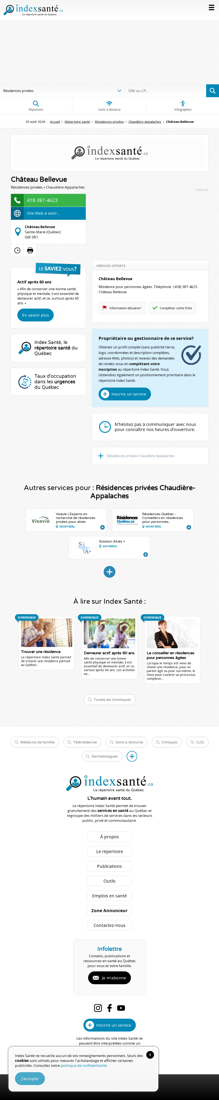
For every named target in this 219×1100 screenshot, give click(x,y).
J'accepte (29, 1078)
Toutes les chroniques (112, 699)
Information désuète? (125, 308)
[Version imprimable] (30, 250)
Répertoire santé (77, 121)
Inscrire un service (128, 394)
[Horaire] (17, 250)
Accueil (55, 121)
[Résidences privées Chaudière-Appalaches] (109, 571)
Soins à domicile (129, 742)
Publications (109, 866)
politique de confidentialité (84, 1065)
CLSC (200, 742)
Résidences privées (109, 121)
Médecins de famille (37, 742)
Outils (109, 881)
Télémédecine (85, 742)
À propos (109, 837)
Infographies (183, 109)
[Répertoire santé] (132, 756)
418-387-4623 (42, 200)
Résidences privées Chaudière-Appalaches (141, 455)
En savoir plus (35, 315)
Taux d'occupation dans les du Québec (55, 381)
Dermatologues (105, 756)
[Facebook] (109, 1008)
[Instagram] (98, 1008)
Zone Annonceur (109, 910)
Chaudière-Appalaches (145, 121)
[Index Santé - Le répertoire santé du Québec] (33, 10)
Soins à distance (109, 109)
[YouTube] (121, 1008)
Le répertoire (109, 851)
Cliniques (170, 742)
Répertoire (36, 109)
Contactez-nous (110, 925)
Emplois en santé (109, 896)
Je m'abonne (114, 978)
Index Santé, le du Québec (56, 348)
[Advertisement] (109, 52)
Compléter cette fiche (176, 308)
